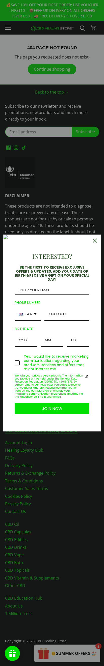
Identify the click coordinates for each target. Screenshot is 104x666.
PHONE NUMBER (27, 302)
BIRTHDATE (24, 328)
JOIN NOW (52, 409)
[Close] (95, 241)
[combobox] (28, 314)
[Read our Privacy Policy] (86, 376)
